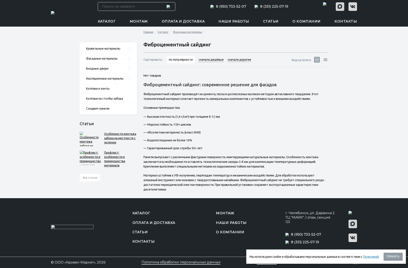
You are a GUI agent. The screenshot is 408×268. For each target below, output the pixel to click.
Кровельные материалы (103, 48)
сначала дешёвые (211, 59)
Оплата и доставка (183, 21)
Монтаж (139, 21)
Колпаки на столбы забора (104, 98)
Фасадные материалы (102, 58)
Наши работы (233, 21)
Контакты (345, 21)
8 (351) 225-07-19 (274, 6)
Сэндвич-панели (97, 108)
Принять (393, 256)
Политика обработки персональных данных (181, 262)
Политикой (371, 256)
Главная (148, 31)
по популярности (181, 59)
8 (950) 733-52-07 (231, 6)
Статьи (271, 21)
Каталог (107, 21)
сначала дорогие (239, 59)
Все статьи (90, 177)
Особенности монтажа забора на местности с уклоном (120, 138)
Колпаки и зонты (97, 88)
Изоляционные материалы (104, 78)
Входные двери (97, 68)
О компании (306, 21)
